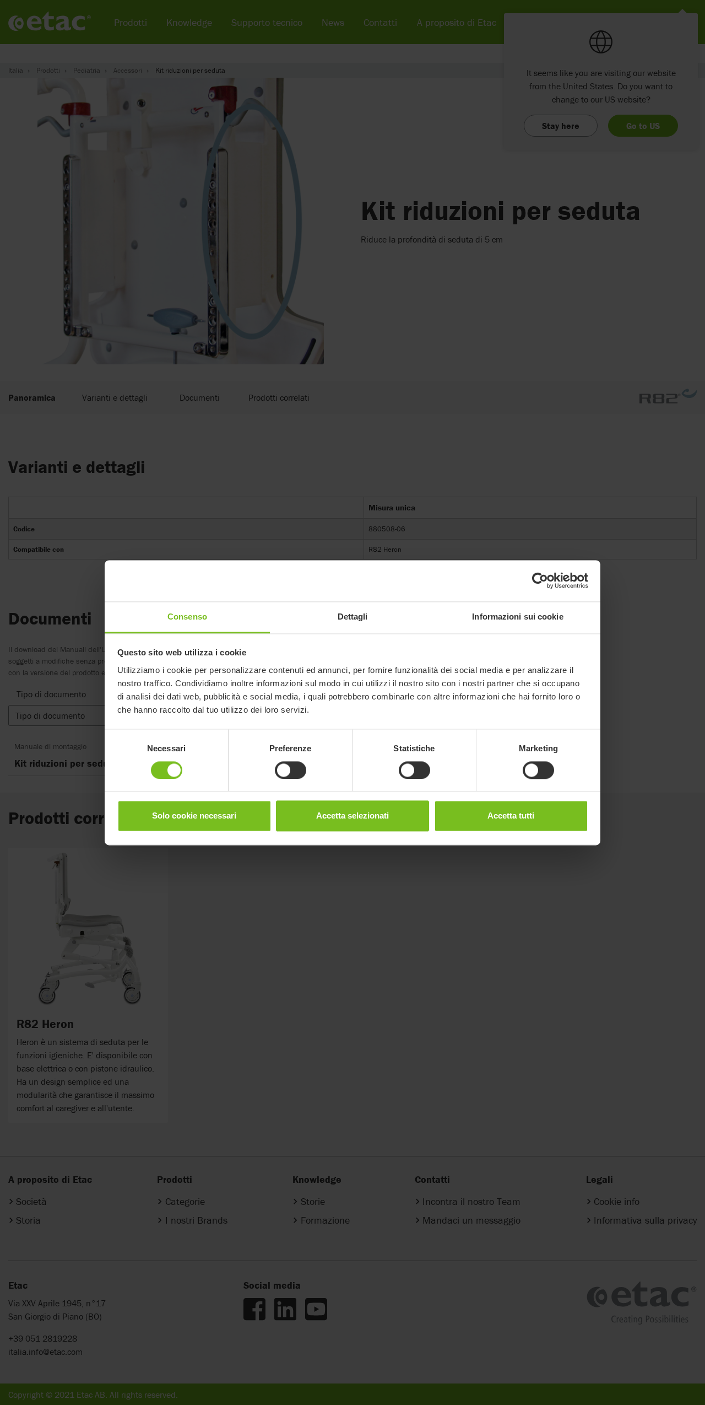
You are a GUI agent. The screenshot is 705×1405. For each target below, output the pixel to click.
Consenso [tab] (187, 616)
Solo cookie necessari (194, 816)
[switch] (290, 770)
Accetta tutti (510, 816)
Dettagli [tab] (353, 616)
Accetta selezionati (352, 816)
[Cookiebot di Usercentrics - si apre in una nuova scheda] (540, 580)
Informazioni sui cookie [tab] (517, 616)
